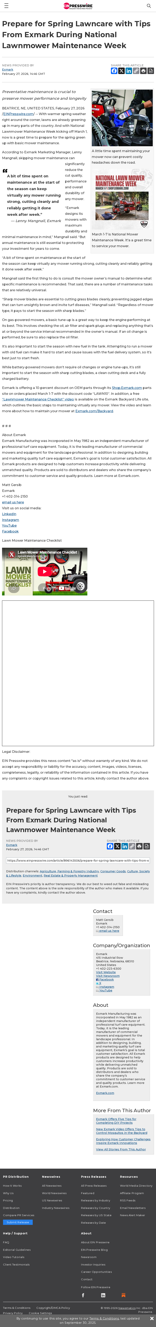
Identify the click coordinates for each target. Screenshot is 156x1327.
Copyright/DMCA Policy (53, 1307)
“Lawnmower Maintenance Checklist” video (38, 399)
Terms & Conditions (16, 1307)
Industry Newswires (55, 1207)
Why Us (8, 1193)
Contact (87, 1279)
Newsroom (88, 1257)
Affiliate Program (132, 1193)
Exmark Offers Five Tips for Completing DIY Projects (116, 1121)
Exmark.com (105, 1093)
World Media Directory (136, 1185)
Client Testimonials (16, 1264)
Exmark (7, 69)
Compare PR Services (18, 1215)
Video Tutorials (13, 1257)
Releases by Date (93, 1222)
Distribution (11, 1207)
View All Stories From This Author (121, 1149)
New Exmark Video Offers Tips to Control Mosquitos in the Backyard (121, 1131)
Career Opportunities (96, 1271)
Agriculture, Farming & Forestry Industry (69, 871)
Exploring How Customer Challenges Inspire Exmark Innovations (123, 1141)
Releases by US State (96, 1215)
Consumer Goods (113, 871)
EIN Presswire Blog (94, 1249)
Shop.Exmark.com (127, 388)
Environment (32, 875)
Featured (87, 1193)
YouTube (9, 525)
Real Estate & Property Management (71, 875)
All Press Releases (93, 1185)
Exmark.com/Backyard (94, 411)
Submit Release (18, 1222)
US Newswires (52, 1200)
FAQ (6, 1242)
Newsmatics (127, 1308)
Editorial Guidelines (16, 1249)
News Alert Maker (132, 1215)
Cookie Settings (40, 1313)
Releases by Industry (95, 1200)
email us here (13, 502)
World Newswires (54, 1193)
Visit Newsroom (108, 976)
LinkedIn (9, 514)
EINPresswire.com (18, 114)
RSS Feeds (127, 1200)
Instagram (10, 520)
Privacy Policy (13, 1313)
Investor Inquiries (93, 1264)
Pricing (8, 1200)
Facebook (10, 531)
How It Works (12, 1185)
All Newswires (51, 1185)
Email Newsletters (133, 1207)
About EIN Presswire (95, 1242)
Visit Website (106, 972)
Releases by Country (95, 1207)
